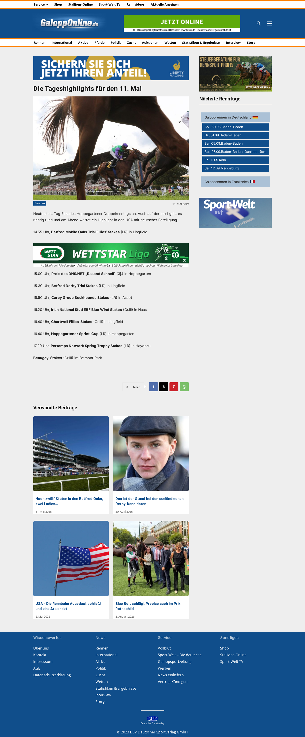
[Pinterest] (173, 386)
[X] (163, 386)
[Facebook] (153, 386)
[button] (258, 23)
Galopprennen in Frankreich (227, 182)
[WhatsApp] (184, 386)
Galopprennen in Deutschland (229, 117)
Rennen (40, 203)
